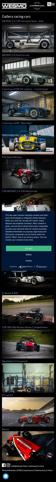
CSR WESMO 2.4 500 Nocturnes (19, 191)
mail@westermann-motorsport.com (27, 466)
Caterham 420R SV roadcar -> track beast (25, 89)
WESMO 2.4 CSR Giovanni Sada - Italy (23, 21)
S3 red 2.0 (7, 395)
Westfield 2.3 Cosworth (15, 361)
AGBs (19, 470)
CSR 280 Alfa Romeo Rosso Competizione (25, 327)
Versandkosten (8, 470)
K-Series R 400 (10, 293)
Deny (29, 254)
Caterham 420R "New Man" (17, 123)
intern (50, 470)
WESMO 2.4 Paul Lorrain (15, 55)
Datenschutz (40, 470)
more (29, 260)
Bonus (5, 429)
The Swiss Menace (12, 157)
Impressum (28, 470)
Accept (29, 248)
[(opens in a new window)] (4, 465)
